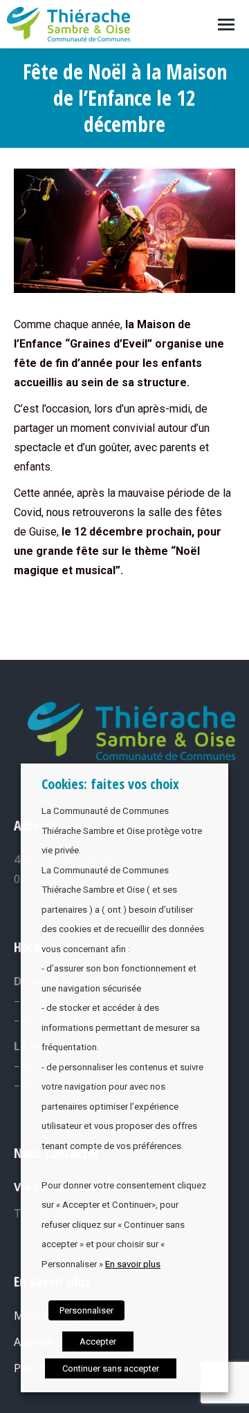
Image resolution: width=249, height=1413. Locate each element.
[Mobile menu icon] (226, 24)
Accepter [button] (98, 1341)
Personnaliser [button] (86, 1310)
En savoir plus (132, 1264)
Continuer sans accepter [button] (110, 1368)
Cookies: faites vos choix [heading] (110, 784)
